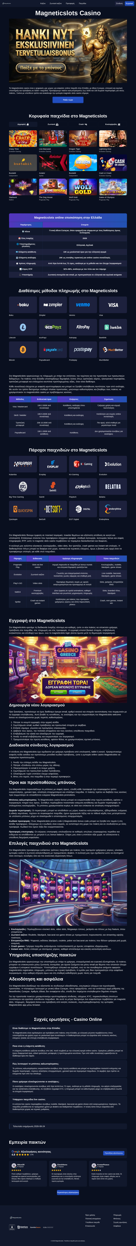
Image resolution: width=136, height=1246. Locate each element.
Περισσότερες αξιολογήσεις (68, 1192)
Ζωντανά (51, 124)
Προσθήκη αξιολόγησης (114, 1153)
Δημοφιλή (22, 124)
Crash (81, 124)
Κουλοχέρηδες (111, 124)
